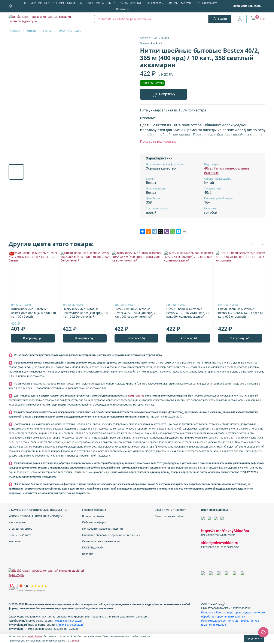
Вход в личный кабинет (170, 509)
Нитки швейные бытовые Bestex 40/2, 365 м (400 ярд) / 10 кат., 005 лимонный (240, 313)
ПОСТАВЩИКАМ (92, 547)
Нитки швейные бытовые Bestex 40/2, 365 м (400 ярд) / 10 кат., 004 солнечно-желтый (188, 313)
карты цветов (136, 395)
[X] (160, 231)
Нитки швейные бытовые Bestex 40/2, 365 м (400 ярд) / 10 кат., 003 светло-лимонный (137, 313)
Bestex (47, 30)
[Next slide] (128, 98)
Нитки (31, 30)
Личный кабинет (206, 3)
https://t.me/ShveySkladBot (225, 531)
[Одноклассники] (148, 231)
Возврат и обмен (93, 516)
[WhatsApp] (172, 231)
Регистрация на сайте (169, 516)
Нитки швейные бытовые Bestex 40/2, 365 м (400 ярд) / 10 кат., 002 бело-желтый (85, 313)
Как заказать (154, 3)
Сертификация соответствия (101, 541)
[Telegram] (154, 231)
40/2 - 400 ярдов (69, 30)
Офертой (74, 640)
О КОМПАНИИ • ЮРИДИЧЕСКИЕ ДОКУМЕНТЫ (53, 3)
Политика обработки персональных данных (111, 535)
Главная (14, 30)
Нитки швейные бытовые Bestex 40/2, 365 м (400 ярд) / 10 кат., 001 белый (33, 313)
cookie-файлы (34, 636)
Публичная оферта (94, 522)
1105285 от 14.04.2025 (67, 620)
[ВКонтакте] (142, 231)
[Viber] (166, 231)
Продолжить (254, 638)
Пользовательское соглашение (103, 528)
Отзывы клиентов (179, 3)
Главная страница (94, 509)
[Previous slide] (14, 98)
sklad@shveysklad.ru (219, 543)
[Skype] (178, 231)
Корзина (87, 554)
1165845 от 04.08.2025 (69, 624)
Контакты (122, 9)
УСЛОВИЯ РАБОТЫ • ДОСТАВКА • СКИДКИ (114, 3)
